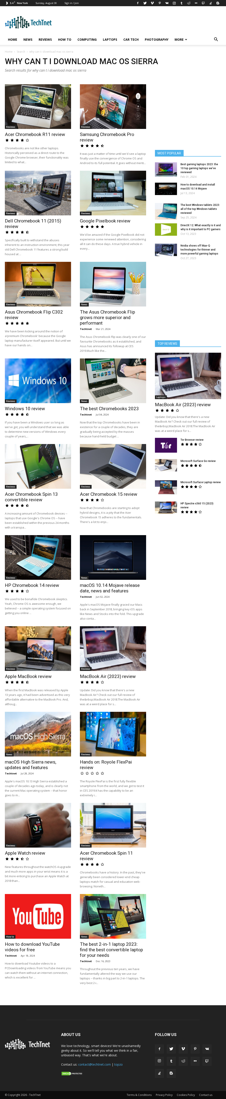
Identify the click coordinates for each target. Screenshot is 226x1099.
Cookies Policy (186, 1095)
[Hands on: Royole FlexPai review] (113, 734)
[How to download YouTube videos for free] (38, 916)
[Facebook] (137, 3)
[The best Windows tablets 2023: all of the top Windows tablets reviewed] (166, 211)
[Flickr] (196, 3)
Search (21, 52)
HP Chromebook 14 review (32, 585)
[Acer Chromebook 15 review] (113, 466)
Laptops (110, 39)
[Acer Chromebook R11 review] (38, 106)
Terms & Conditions (139, 1095)
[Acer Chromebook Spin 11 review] (113, 825)
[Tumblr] (181, 3)
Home (12, 39)
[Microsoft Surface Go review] (166, 465)
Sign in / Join (71, 3)
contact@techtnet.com (94, 1064)
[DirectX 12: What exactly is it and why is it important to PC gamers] (166, 229)
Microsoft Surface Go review (198, 461)
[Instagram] (174, 3)
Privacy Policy (164, 1095)
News (27, 39)
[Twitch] (203, 3)
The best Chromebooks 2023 (109, 408)
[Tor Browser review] (166, 445)
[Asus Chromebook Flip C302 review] (38, 284)
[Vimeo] (152, 3)
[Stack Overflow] (210, 3)
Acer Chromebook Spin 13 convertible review (31, 497)
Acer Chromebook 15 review (108, 494)
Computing (87, 39)
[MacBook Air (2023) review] (113, 648)
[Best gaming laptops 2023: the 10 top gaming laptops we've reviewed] (166, 169)
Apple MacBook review (28, 676)
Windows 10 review (25, 408)
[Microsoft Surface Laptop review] (166, 487)
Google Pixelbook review (105, 221)
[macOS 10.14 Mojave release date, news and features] (113, 557)
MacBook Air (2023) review (108, 676)
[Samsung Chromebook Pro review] (113, 106)
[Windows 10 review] (38, 380)
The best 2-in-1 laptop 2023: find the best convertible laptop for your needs (111, 950)
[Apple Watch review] (38, 825)
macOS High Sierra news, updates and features (30, 764)
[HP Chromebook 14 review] (38, 557)
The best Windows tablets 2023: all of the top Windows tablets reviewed (200, 208)
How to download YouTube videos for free (32, 947)
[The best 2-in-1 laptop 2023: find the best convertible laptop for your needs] (113, 916)
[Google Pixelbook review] (113, 193)
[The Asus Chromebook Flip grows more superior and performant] (113, 284)
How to (64, 39)
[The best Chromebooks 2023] (113, 380)
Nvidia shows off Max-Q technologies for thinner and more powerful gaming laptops (199, 249)
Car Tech (131, 39)
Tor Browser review (192, 439)
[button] (216, 40)
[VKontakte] (167, 3)
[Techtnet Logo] (28, 1048)
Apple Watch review (25, 853)
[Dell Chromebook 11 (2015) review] (38, 193)
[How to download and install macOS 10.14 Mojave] (166, 189)
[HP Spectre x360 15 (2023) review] (166, 508)
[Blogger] (218, 3)
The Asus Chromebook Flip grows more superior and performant (107, 317)
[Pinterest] (159, 3)
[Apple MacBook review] (38, 648)
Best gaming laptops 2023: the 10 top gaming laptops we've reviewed (199, 168)
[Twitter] (145, 3)
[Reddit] (188, 3)
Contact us (205, 1095)
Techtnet (86, 329)
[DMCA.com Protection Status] (72, 1074)
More (179, 39)
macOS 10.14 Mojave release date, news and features (110, 588)
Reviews (45, 39)
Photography (156, 39)
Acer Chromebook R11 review (35, 134)
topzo (118, 1064)
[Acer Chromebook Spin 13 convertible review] (38, 466)
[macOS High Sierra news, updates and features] (38, 734)
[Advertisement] (188, 555)
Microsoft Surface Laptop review (201, 482)
